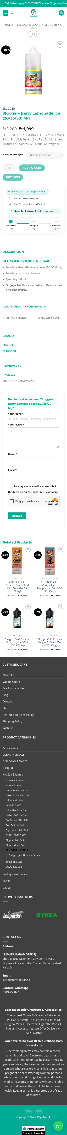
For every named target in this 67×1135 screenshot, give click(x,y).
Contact (8, 701)
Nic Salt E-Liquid (29, 25)
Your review (16, 424)
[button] (5, 13)
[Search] (12, 13)
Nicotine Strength (13, 154)
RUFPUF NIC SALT (16, 835)
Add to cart (32, 168)
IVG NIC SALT (13, 805)
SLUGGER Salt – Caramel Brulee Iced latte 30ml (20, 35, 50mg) (17, 587)
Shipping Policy (12, 721)
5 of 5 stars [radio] (49, 419)
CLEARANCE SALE (14, 754)
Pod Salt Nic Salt (15, 825)
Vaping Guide (11, 682)
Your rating (16, 413)
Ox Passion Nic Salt (17, 820)
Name (12, 454)
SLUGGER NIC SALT (46, 26)
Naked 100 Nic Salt (16, 815)
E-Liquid (8, 768)
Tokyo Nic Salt (14, 861)
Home (9, 25)
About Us (9, 675)
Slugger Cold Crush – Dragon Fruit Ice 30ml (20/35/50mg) (49, 642)
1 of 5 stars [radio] (9, 419)
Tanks (6, 881)
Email (12, 470)
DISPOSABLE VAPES (15, 761)
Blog (5, 695)
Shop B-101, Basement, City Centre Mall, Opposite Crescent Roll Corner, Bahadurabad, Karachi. (32, 963)
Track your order (13, 688)
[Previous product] (37, 34)
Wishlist (8, 728)
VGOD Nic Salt (14, 866)
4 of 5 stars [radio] (35, 419)
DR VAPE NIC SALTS (17, 790)
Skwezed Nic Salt (15, 845)
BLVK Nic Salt (13, 785)
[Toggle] (62, 775)
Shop (6, 708)
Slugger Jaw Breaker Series (24, 855)
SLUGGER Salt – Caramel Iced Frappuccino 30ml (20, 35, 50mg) (50, 587)
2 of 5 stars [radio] (15, 419)
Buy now (13, 177)
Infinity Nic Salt (14, 800)
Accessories (10, 748)
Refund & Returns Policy (18, 715)
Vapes (6, 887)
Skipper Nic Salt (15, 840)
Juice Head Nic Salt (16, 810)
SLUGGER (9, 108)
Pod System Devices (16, 874)
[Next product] (30, 34)
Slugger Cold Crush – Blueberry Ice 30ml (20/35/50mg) (17, 642)
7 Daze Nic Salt (14, 780)
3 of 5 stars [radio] (23, 419)
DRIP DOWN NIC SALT (18, 795)
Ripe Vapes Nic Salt (17, 830)
